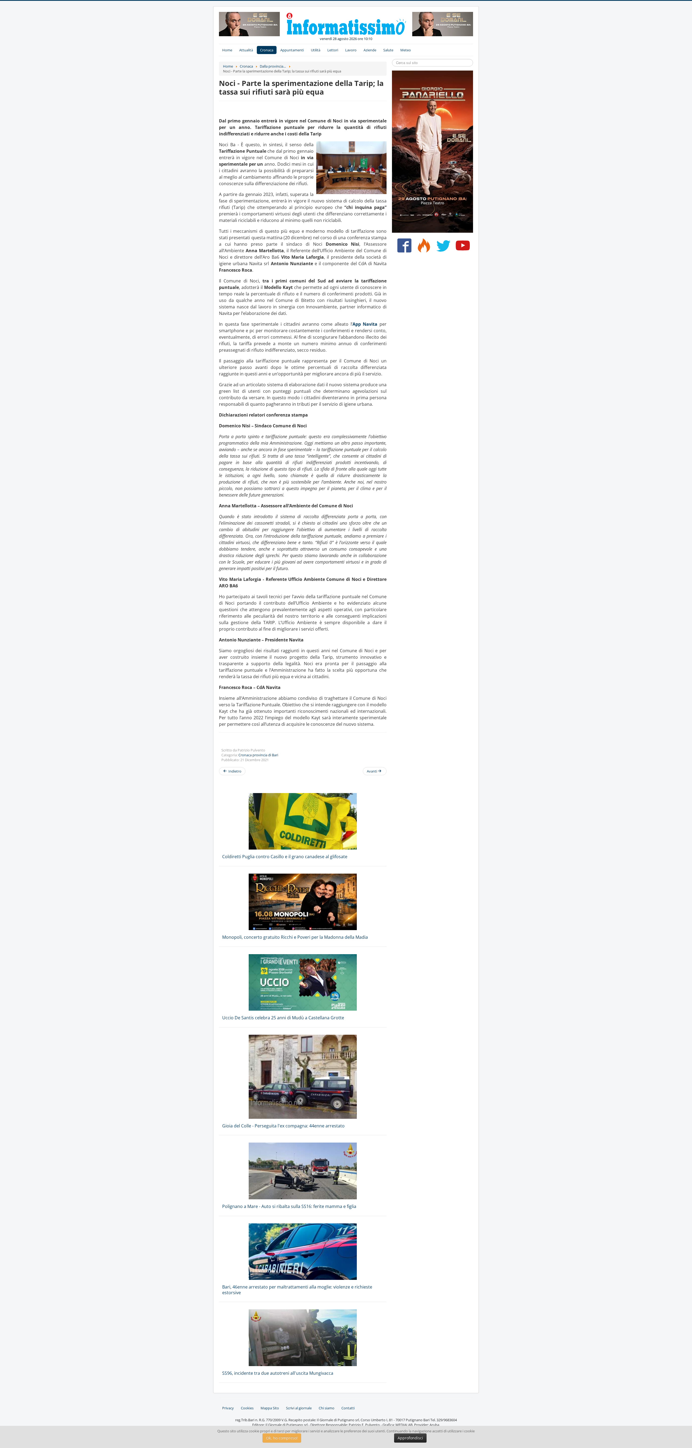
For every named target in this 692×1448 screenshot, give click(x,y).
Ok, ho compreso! (282, 1437)
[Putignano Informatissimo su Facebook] (403, 248)
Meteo (405, 50)
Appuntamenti (292, 50)
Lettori (332, 50)
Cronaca (266, 50)
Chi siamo (326, 1408)
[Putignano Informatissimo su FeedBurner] (422, 248)
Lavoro (351, 50)
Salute (388, 50)
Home (227, 50)
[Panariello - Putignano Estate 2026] (249, 23)
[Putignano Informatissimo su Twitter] (442, 248)
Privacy (228, 1408)
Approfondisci (410, 1437)
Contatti (348, 1408)
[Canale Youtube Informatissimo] (461, 248)
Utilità (315, 50)
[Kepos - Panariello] (432, 151)
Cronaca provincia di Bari (258, 755)
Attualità (246, 50)
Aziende (370, 50)
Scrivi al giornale (299, 1408)
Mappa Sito (270, 1408)
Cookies (247, 1408)
